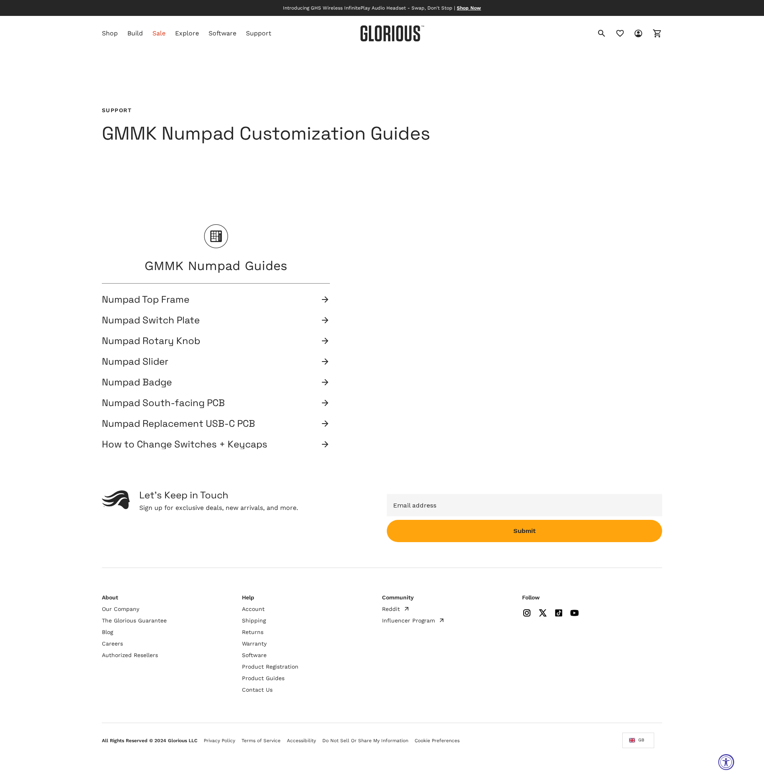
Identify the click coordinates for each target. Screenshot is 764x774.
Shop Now (469, 8)
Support (258, 33)
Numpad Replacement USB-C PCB (178, 423)
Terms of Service (261, 740)
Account (253, 609)
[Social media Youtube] (574, 613)
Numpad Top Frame (145, 299)
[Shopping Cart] (652, 33)
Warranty (254, 643)
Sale (159, 33)
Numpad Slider (135, 361)
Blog (107, 632)
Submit (524, 531)
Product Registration (270, 666)
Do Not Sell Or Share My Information (365, 740)
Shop (110, 33)
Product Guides (263, 678)
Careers (112, 643)
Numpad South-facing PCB (163, 403)
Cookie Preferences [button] (437, 740)
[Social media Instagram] (527, 613)
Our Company (120, 609)
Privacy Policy (219, 740)
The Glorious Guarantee (134, 620)
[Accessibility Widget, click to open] (726, 762)
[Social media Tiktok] (558, 613)
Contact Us (257, 689)
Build (135, 33)
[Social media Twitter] (543, 613)
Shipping (254, 620)
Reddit (391, 609)
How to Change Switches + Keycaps (184, 444)
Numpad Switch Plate (151, 320)
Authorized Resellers (130, 655)
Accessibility (301, 740)
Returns (252, 632)
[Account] (633, 33)
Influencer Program (408, 620)
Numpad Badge (137, 382)
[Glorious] (392, 33)
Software (222, 33)
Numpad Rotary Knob (151, 341)
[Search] (601, 33)
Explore (187, 33)
